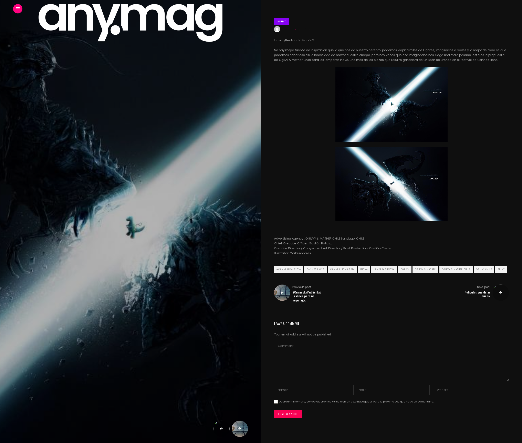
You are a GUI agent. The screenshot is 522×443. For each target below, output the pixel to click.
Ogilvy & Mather (425, 269)
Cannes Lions (315, 269)
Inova (364, 269)
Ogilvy (405, 269)
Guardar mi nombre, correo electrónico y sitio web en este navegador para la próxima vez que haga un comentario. (356, 401)
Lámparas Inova (384, 269)
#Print (281, 21)
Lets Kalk (288, 29)
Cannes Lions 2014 (342, 269)
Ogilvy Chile (484, 269)
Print (501, 269)
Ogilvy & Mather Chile (456, 269)
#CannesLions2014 (288, 269)
